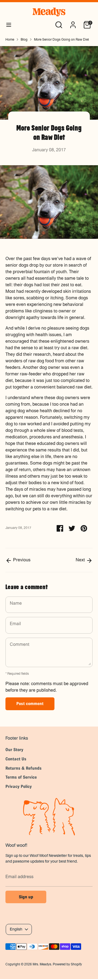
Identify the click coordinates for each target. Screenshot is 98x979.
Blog (24, 39)
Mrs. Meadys (42, 964)
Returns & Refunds (23, 768)
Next (81, 559)
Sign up (26, 896)
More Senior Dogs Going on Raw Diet (61, 39)
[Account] (73, 22)
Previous (21, 559)
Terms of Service (21, 777)
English (16, 929)
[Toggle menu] (8, 24)
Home (9, 39)
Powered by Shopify (67, 964)
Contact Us (15, 758)
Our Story (14, 749)
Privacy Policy (18, 786)
